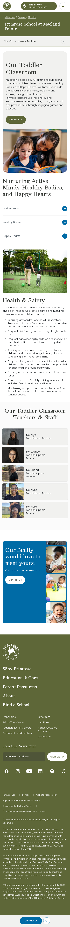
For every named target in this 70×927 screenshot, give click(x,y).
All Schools (10, 17)
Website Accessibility (46, 795)
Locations (43, 722)
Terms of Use (9, 795)
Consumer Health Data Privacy (17, 806)
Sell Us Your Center (13, 722)
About (9, 695)
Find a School (16, 704)
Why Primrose (17, 668)
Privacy (25, 795)
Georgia (22, 17)
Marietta (32, 17)
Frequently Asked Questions (47, 729)
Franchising (9, 717)
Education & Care (20, 677)
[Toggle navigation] (63, 6)
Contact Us (31, 920)
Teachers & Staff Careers (17, 727)
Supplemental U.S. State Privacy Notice (21, 800)
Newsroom (44, 717)
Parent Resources (20, 686)
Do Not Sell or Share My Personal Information (24, 811)
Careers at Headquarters (17, 733)
